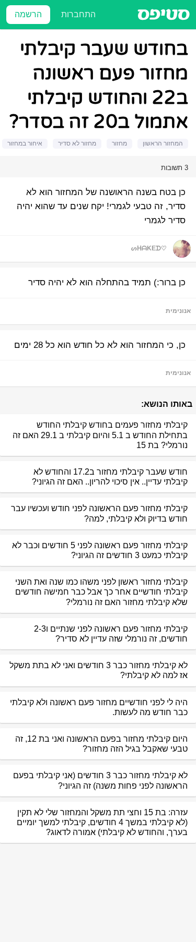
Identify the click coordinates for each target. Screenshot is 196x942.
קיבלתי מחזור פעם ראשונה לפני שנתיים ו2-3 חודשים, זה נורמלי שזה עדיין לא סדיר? (111, 633)
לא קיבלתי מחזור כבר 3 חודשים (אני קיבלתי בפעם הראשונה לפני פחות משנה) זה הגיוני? (100, 780)
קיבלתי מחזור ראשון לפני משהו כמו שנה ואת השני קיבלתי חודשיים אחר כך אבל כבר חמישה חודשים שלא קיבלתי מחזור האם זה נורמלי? (101, 591)
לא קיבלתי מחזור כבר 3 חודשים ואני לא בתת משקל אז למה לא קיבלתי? (98, 670)
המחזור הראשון (163, 143)
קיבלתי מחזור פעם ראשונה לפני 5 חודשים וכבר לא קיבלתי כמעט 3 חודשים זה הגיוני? (100, 550)
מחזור (119, 143)
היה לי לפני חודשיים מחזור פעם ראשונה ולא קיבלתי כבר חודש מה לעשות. (99, 707)
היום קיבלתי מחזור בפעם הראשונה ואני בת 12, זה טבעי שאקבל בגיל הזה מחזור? (101, 743)
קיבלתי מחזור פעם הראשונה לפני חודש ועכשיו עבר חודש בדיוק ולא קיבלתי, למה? (99, 513)
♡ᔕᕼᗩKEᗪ (149, 248)
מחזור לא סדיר (77, 143)
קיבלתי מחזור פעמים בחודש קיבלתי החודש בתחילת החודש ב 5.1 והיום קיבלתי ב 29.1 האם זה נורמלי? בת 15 (100, 434)
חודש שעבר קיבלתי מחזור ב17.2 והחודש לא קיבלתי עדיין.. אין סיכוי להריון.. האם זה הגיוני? (110, 476)
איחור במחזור (24, 143)
